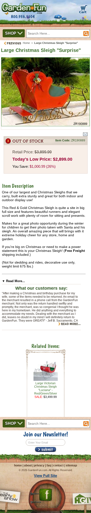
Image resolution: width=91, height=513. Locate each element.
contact (58, 465)
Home (26, 42)
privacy (39, 465)
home (18, 465)
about (28, 465)
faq (49, 465)
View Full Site (45, 476)
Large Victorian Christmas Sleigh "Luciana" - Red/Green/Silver (45, 388)
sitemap (71, 465)
